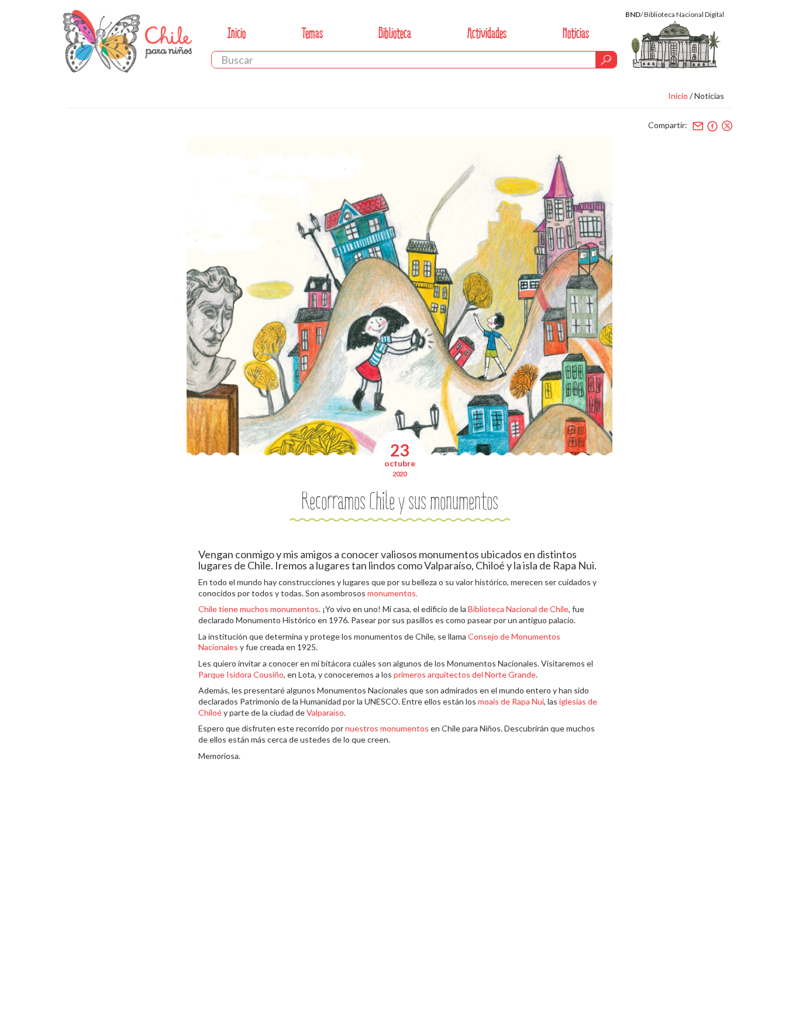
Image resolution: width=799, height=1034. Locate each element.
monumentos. (392, 593)
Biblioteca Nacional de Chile (518, 609)
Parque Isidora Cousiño (241, 674)
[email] (698, 126)
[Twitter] (727, 126)
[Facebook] (712, 126)
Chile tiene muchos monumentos (258, 609)
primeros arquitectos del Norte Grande (465, 674)
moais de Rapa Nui (511, 701)
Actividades (487, 33)
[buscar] (606, 59)
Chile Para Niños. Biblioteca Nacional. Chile (127, 41)
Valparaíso (325, 712)
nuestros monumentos (387, 728)
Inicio (237, 33)
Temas (312, 33)
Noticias (576, 33)
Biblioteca (394, 33)
